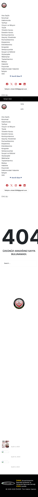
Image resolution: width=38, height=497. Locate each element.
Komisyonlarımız (8, 35)
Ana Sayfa (5, 15)
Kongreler (5, 47)
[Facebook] (28, 99)
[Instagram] (28, 104)
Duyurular (5, 66)
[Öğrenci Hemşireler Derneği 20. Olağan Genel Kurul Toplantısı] (5, 444)
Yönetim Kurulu (7, 30)
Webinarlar (6, 57)
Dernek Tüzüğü (8, 370)
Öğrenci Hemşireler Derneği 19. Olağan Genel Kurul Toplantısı (23, 453)
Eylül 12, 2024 (15, 457)
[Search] (33, 263)
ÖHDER (18, 489)
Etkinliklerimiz (7, 45)
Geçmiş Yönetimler (9, 37)
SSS (3, 74)
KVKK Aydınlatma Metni (11, 374)
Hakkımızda (6, 20)
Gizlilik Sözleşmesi (10, 381)
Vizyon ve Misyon (8, 25)
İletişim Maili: (11, 101)
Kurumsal (5, 18)
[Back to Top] (33, 493)
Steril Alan (16, 76)
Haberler (5, 64)
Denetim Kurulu (7, 32)
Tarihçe (4, 23)
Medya (4, 62)
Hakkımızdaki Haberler (10, 69)
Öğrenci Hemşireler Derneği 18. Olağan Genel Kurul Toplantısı (23, 463)
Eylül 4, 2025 (15, 446)
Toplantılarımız (7, 59)
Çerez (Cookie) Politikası (12, 378)
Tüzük (4, 28)
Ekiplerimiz (6, 42)
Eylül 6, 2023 (15, 467)
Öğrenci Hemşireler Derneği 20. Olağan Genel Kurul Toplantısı (23, 443)
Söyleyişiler (6, 54)
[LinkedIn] (28, 109)
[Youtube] (32, 104)
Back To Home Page (18, 274)
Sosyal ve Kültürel (8, 52)
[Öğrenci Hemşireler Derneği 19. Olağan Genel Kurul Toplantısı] (5, 454)
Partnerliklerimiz (8, 40)
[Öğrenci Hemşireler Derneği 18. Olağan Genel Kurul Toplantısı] (5, 464)
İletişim (4, 71)
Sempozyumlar (7, 49)
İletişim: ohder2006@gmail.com (16, 89)
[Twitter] (32, 99)
